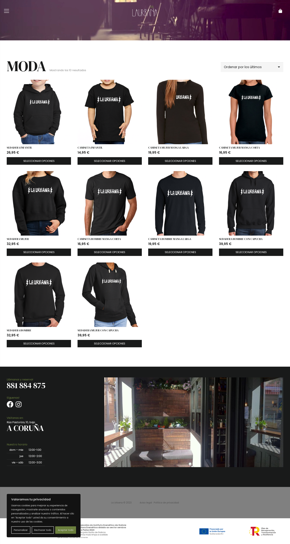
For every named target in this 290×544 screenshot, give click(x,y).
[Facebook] (10, 404)
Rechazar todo (42, 530)
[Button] (280, 10)
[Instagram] (18, 404)
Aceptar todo (66, 530)
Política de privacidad (166, 502)
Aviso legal (146, 502)
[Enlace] (144, 11)
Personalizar (21, 530)
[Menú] (6, 11)
